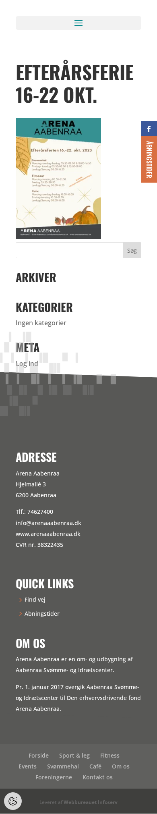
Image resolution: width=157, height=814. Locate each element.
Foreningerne (53, 777)
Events (28, 766)
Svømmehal (63, 766)
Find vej (35, 599)
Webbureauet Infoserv (91, 802)
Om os (121, 766)
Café (95, 766)
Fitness (110, 755)
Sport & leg (74, 755)
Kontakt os (98, 777)
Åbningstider (42, 613)
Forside (39, 755)
